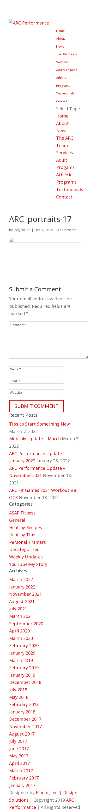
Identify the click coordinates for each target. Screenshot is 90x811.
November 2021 (25, 594)
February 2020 (24, 645)
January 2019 (22, 675)
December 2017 (25, 719)
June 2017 (19, 748)
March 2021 (21, 616)
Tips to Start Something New (39, 424)
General (17, 520)
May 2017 (18, 756)
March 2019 (21, 660)
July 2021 (18, 609)
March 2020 (21, 638)
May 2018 (18, 697)
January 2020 (22, 653)
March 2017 (21, 771)
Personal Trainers (27, 542)
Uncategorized (24, 549)
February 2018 (24, 704)
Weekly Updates (26, 557)
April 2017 (19, 763)
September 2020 (26, 623)
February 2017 (24, 778)
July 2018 (18, 690)
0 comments (67, 230)
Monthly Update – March (35, 438)
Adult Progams (66, 70)
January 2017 (22, 785)
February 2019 (24, 667)
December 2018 (25, 682)
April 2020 (19, 631)
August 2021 (22, 601)
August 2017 (22, 734)
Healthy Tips (22, 535)
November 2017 (25, 726)
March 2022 (21, 579)
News (60, 46)
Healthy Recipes (25, 527)
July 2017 (18, 741)
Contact (61, 101)
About (60, 38)
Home (60, 31)
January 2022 (22, 587)
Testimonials (65, 93)
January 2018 (22, 712)
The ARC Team (66, 54)
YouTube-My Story (28, 564)
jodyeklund (22, 230)
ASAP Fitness (22, 513)
